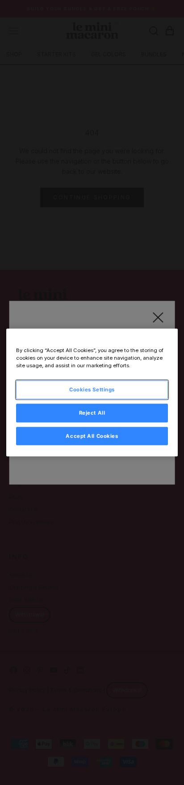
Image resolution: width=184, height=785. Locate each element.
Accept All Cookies (92, 435)
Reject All (92, 412)
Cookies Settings (92, 389)
